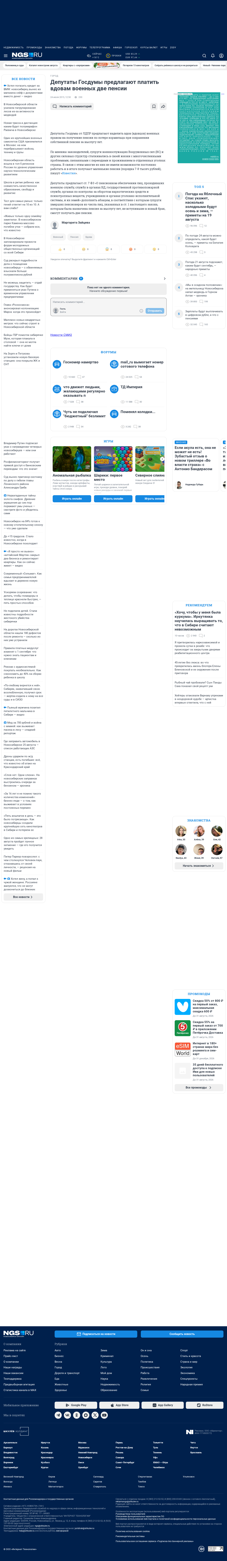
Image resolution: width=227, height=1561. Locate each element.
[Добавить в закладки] (153, 106)
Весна (58, 1361)
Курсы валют (149, 47)
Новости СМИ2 (61, 335)
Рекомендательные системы (130, 1536)
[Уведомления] (213, 56)
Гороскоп (131, 47)
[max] (85, 1415)
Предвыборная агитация (19, 1384)
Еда (57, 1378)
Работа (145, 1373)
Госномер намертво (80, 362)
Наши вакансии (13, 1373)
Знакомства (53, 47)
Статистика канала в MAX (20, 1390)
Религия (146, 1384)
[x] (95, 1415)
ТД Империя (131, 387)
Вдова (88, 237)
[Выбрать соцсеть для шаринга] (163, 106)
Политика (147, 1361)
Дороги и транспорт (67, 1373)
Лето (104, 1367)
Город (58, 1367)
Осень (144, 1356)
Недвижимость (14, 47)
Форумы (81, 47)
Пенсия (74, 237)
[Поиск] (204, 56)
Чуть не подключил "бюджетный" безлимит (84, 414)
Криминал (107, 1356)
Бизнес (59, 1356)
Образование (109, 1390)
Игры (163, 47)
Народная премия (191, 1384)
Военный (58, 237)
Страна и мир (188, 1361)
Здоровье (61, 1390)
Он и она (146, 1350)
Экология (186, 1367)
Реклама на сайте (15, 1350)
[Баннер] (106, 65)
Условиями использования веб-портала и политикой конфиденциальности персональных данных (166, 1519)
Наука (104, 1378)
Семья (145, 1390)
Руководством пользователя (130, 1514)
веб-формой (62, 1531)
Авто (58, 1350)
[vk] (67, 1415)
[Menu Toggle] (5, 56)
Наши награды (13, 1367)
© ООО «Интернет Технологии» (20, 1549)
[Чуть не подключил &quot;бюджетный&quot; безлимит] (58, 419)
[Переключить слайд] (162, 459)
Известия (69, 173)
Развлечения (149, 1378)
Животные (61, 1384)
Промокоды (34, 47)
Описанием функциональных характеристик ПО (140, 1516)
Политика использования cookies (133, 1531)
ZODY (173, 47)
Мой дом (106, 1373)
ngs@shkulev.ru (42, 1526)
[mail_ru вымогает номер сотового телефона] (115, 369)
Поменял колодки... (138, 412)
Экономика (187, 1373)
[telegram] (58, 1415)
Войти (63, 312)
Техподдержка (12, 1378)
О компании (11, 1361)
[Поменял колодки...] (115, 419)
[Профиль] (221, 56)
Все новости (23, 79)
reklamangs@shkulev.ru (127, 1501)
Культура (106, 1361)
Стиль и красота (190, 1356)
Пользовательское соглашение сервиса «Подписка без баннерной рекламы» (155, 1541)
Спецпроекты (189, 1378)
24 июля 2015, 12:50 (60, 97)
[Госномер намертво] (58, 369)
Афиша (117, 47)
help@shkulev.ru (27, 1531)
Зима (104, 1350)
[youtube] (104, 1415)
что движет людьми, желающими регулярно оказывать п (84, 391)
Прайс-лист (11, 1356)
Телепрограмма (100, 47)
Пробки (114, 55)
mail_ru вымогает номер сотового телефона (142, 364)
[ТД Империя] (115, 394)
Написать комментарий (76, 106)
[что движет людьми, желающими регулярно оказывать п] (58, 394)
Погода (68, 47)
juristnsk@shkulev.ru (84, 1528)
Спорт (184, 1350)
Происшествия (150, 1367)
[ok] (76, 1415)
